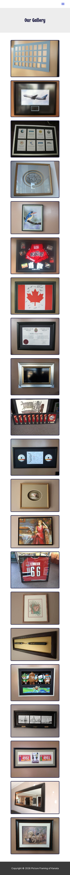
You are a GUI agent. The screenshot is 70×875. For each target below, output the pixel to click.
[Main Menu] (63, 4)
